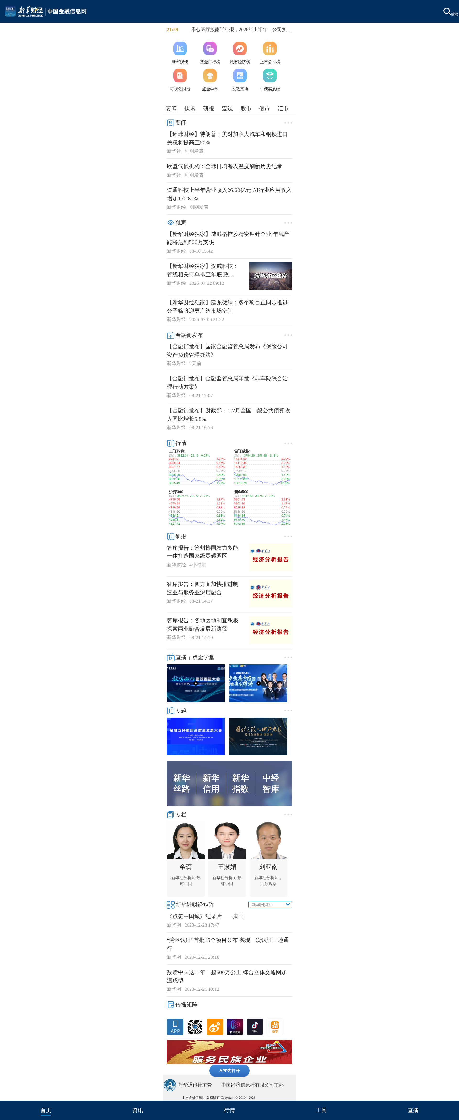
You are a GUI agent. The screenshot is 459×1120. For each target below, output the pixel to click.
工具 (321, 1110)
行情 (229, 1110)
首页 (45, 1110)
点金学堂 (203, 657)
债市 (264, 108)
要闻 (171, 108)
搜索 (454, 14)
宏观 (227, 108)
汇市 (283, 108)
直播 (413, 1110)
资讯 (137, 1110)
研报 (208, 108)
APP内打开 (229, 1070)
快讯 (190, 108)
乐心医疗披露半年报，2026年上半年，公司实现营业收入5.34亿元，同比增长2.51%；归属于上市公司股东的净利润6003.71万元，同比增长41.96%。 (241, 30)
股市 (245, 108)
